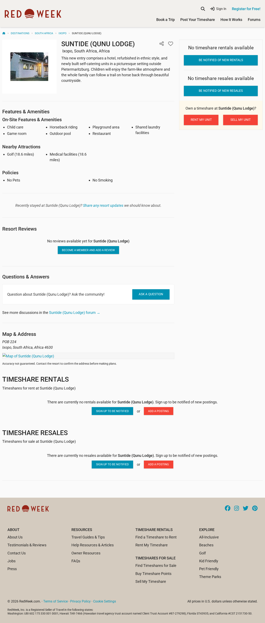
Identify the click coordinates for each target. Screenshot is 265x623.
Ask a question (151, 294)
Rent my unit (201, 120)
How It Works (231, 19)
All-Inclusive (209, 537)
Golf (202, 553)
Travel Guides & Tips (88, 537)
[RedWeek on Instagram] (236, 509)
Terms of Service (55, 601)
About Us (15, 537)
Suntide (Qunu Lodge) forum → (74, 312)
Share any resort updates (103, 205)
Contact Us (16, 553)
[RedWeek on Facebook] (227, 509)
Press (12, 569)
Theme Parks (210, 577)
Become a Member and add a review (88, 250)
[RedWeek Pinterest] (255, 509)
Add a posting (158, 411)
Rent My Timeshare (151, 545)
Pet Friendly (209, 569)
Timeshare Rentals (35, 379)
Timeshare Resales (35, 433)
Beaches (206, 545)
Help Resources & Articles (92, 545)
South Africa (44, 33)
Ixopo (62, 33)
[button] (161, 43)
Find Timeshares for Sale (155, 565)
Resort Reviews (19, 229)
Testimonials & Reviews (26, 545)
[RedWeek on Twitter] (245, 509)
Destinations (20, 33)
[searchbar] (203, 9)
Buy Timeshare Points (153, 573)
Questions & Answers (25, 277)
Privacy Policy (80, 601)
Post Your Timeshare (197, 19)
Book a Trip (165, 19)
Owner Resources (85, 553)
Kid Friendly (208, 561)
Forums (254, 19)
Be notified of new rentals (221, 60)
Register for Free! (246, 9)
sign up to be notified (112, 411)
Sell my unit (240, 120)
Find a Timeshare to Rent (156, 537)
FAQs (75, 561)
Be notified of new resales (221, 91)
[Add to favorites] (170, 43)
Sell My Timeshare (150, 581)
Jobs (11, 561)
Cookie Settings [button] (104, 601)
